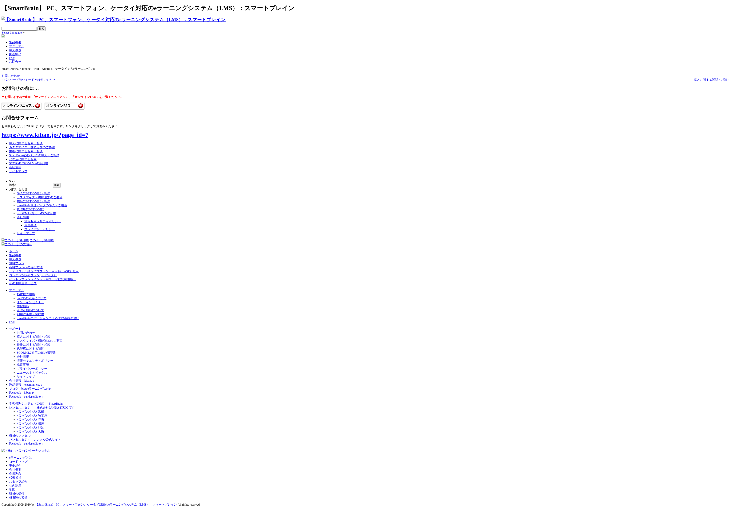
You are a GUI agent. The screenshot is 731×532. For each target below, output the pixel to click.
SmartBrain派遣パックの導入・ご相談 (34, 155)
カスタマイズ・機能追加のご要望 (32, 147)
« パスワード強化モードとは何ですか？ (29, 79)
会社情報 (15, 167)
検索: (12, 185)
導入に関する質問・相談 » (711, 79)
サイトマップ (18, 171)
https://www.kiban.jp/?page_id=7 (45, 134)
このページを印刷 (42, 240)
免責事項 (30, 225)
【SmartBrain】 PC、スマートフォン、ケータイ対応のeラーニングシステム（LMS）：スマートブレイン (106, 504)
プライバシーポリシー (39, 229)
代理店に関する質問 (23, 159)
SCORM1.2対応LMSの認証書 (28, 163)
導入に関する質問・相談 (26, 143)
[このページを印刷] (15, 240)
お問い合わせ (11, 75)
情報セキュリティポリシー (42, 221)
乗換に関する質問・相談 (26, 151)
